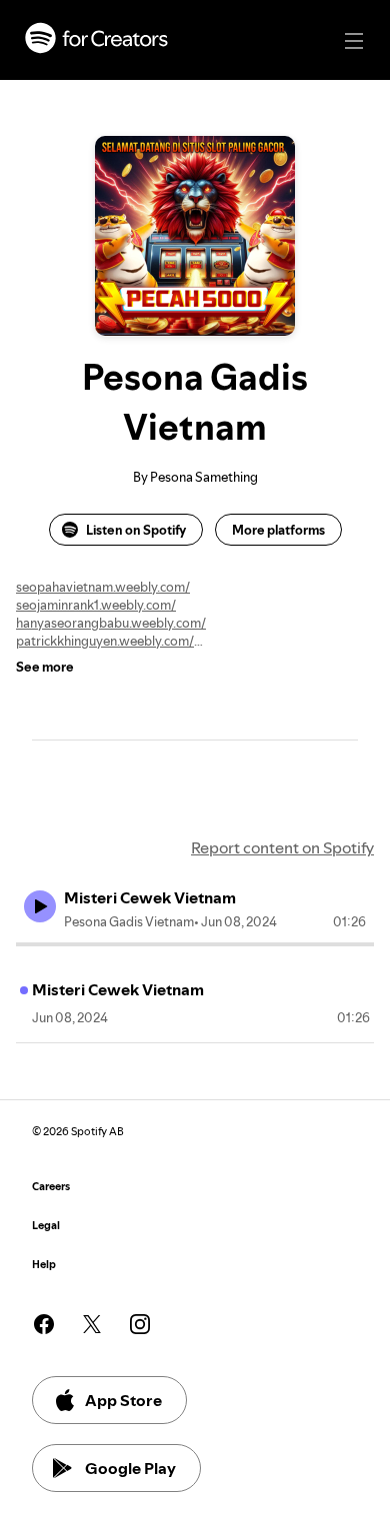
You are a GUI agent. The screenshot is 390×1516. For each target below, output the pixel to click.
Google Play (130, 1468)
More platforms (278, 530)
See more (45, 667)
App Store (123, 1400)
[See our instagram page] (140, 1324)
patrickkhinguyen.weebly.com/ (105, 641)
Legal (46, 1225)
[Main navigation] (354, 41)
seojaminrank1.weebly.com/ (96, 605)
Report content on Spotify (282, 847)
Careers (51, 1186)
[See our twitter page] (92, 1324)
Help (44, 1264)
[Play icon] (40, 906)
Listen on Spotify (136, 530)
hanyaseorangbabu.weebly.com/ (111, 623)
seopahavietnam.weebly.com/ (103, 587)
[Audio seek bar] (195, 944)
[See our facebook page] (44, 1324)
